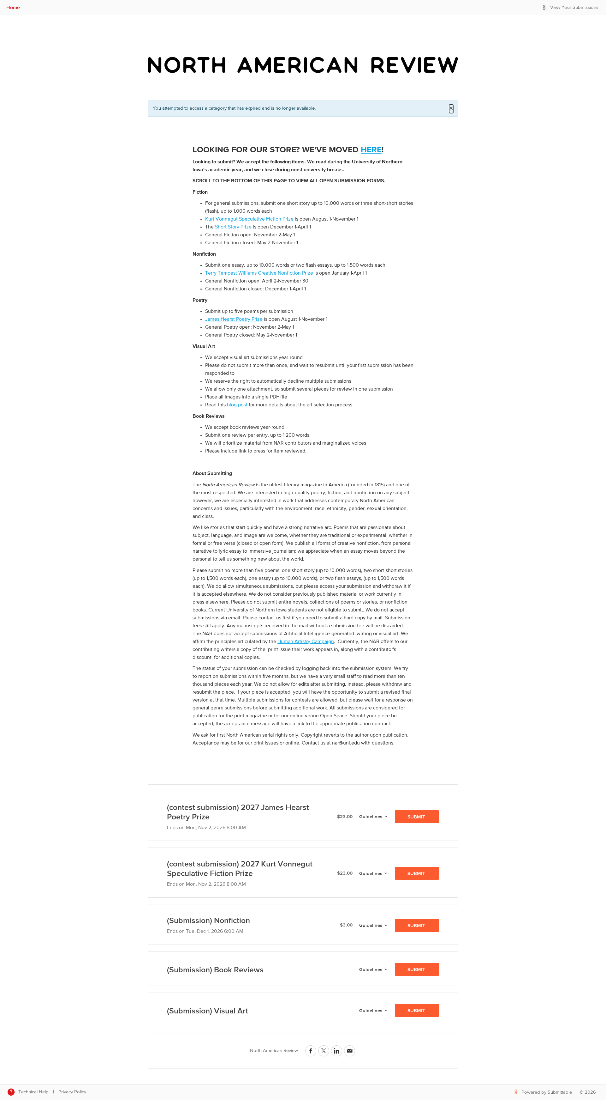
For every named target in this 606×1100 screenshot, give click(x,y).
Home (13, 7)
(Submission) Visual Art (207, 1010)
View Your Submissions (574, 7)
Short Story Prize (233, 227)
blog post (237, 405)
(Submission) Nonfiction (208, 920)
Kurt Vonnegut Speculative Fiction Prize (249, 219)
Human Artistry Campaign (305, 641)
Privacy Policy (72, 1092)
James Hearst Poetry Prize (234, 319)
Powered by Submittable (546, 1092)
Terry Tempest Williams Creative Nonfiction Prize (259, 273)
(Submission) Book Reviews (215, 969)
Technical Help (33, 1092)
